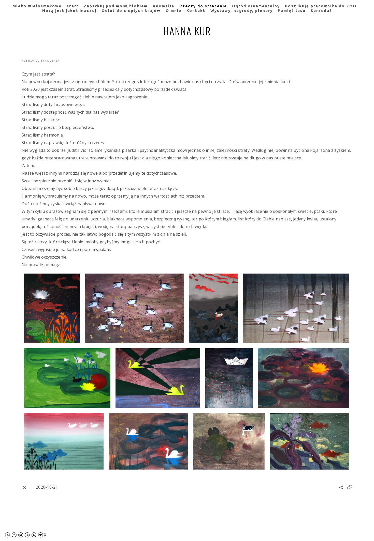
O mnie (173, 10)
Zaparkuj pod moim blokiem (116, 6)
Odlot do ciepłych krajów (131, 10)
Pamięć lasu (292, 10)
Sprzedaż (321, 10)
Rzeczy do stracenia (203, 6)
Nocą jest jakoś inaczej (69, 10)
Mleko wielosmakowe (37, 6)
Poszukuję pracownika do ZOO (320, 6)
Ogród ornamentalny (256, 6)
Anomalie (163, 6)
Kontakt (195, 10)
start (73, 6)
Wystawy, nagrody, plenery (241, 10)
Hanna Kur (187, 30)
